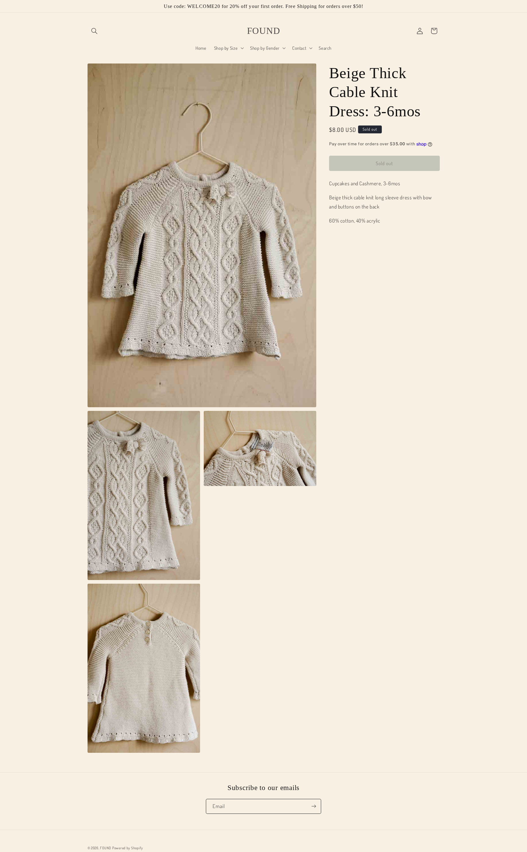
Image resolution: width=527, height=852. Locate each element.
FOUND (105, 847)
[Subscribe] (314, 806)
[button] (95, 31)
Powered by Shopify (127, 847)
